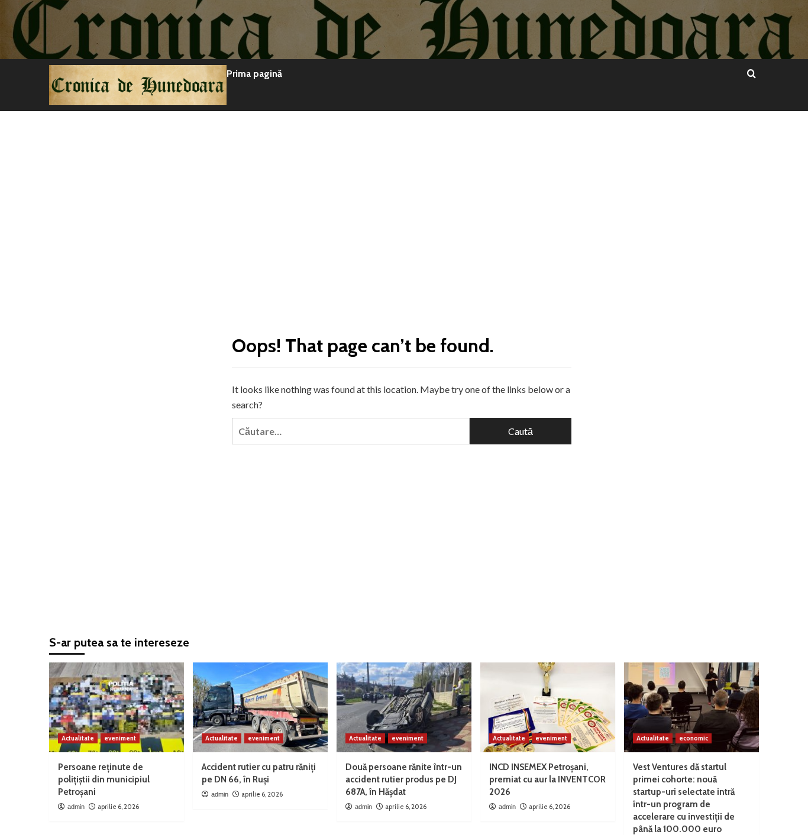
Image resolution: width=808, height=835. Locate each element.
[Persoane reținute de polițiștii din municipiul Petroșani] (116, 707)
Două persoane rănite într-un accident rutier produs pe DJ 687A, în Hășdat (403, 779)
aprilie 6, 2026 (118, 806)
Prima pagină (254, 73)
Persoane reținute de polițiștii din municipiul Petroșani (104, 779)
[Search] (751, 74)
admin (76, 806)
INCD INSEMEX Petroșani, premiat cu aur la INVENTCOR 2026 (547, 779)
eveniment (120, 738)
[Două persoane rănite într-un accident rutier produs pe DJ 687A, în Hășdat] (404, 707)
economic (693, 738)
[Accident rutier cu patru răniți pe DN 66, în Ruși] (260, 707)
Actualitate (78, 738)
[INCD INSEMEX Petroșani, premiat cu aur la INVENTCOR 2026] (547, 707)
